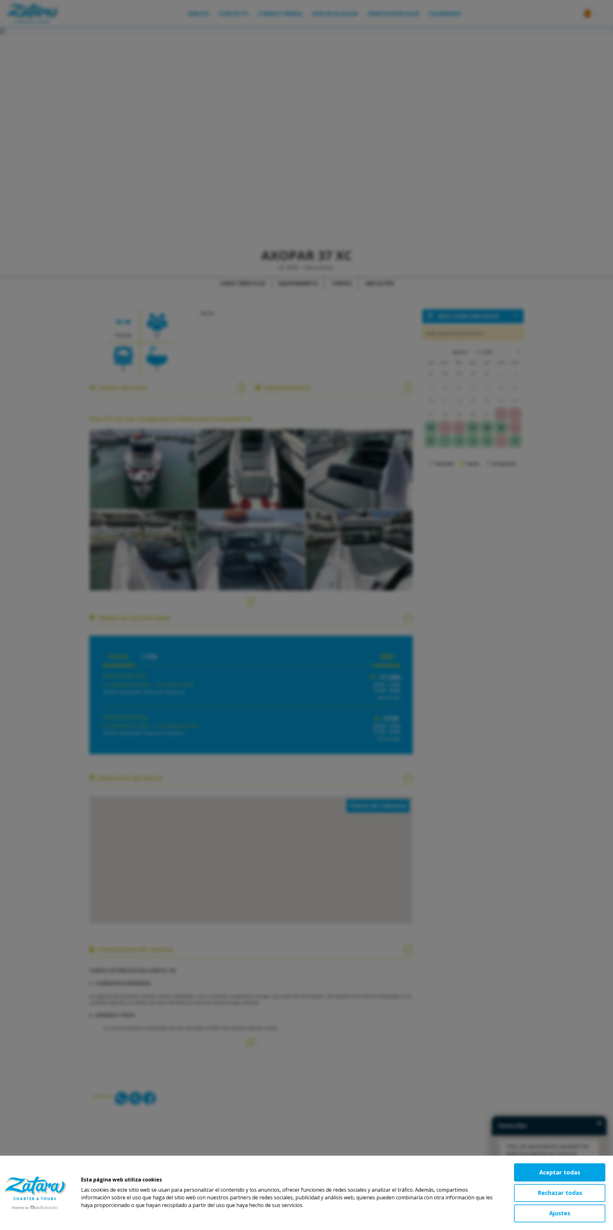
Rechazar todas (560, 1192)
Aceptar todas (559, 1172)
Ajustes (559, 1213)
